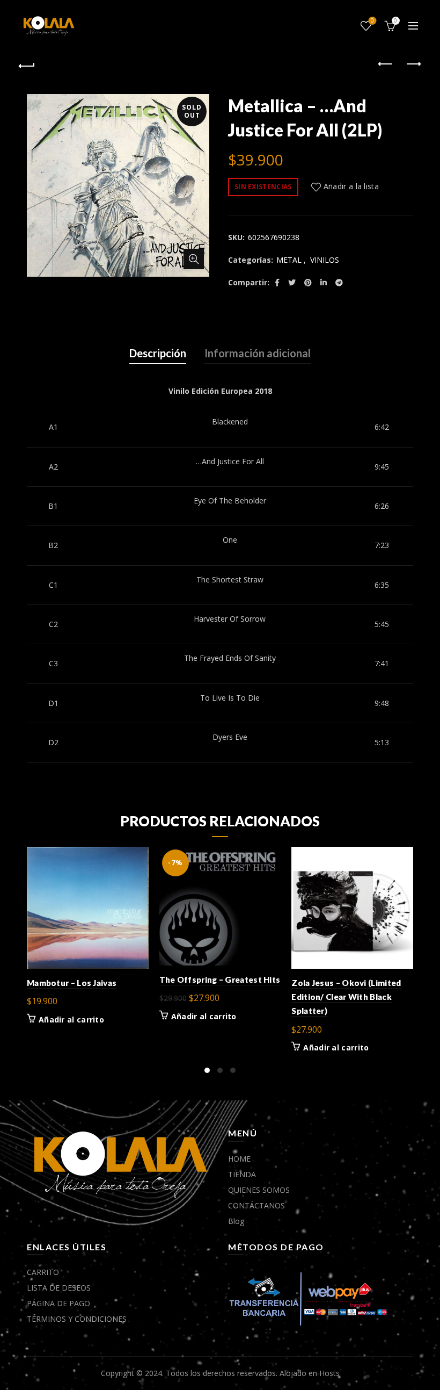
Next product (413, 64)
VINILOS (324, 260)
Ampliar (194, 259)
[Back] (27, 64)
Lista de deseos (372, 21)
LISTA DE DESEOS (59, 1288)
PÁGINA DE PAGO (58, 1303)
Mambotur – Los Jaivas (71, 983)
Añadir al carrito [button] (71, 1020)
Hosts (329, 1373)
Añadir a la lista (351, 186)
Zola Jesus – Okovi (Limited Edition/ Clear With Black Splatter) (346, 997)
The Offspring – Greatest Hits (220, 979)
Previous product (386, 64)
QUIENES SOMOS (259, 1190)
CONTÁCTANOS (256, 1205)
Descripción (157, 353)
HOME (239, 1159)
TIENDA (242, 1174)
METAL (289, 260)
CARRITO (43, 1272)
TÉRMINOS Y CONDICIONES (77, 1319)
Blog (236, 1221)
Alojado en (299, 1373)
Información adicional (257, 353)
